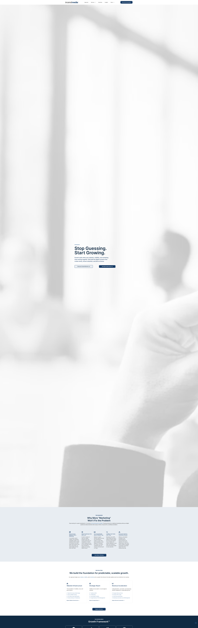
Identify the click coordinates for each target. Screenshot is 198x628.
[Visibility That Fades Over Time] (107, 532)
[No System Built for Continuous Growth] (119, 532)
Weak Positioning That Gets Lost (87, 534)
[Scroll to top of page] (196, 623)
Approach (86, 2)
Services (92, 2)
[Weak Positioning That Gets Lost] (82, 532)
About (112, 2)
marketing (92, 577)
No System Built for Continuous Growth (123, 534)
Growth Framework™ (99, 621)
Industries (100, 2)
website (82, 577)
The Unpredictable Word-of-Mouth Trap (98, 534)
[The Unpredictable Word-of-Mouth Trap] (94, 532)
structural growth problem (97, 523)
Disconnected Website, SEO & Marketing (72, 535)
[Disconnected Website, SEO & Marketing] (70, 532)
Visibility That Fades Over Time (110, 534)
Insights (106, 2)
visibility (86, 577)
